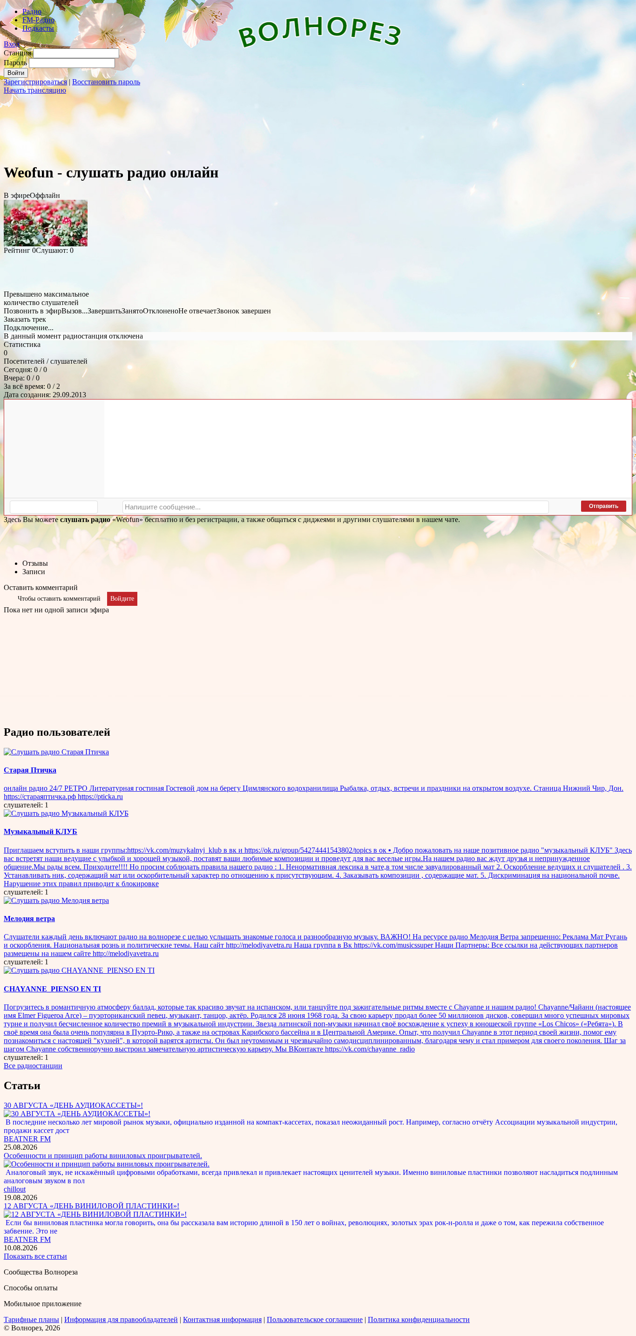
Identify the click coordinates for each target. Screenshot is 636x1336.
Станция (17, 53)
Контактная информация (222, 1319)
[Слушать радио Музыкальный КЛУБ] (66, 813)
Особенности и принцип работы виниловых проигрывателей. (103, 1156)
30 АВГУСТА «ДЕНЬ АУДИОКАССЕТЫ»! (73, 1105)
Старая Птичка (30, 770)
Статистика (22, 344)
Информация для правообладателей (121, 1319)
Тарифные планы (31, 1319)
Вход (12, 44)
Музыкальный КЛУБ (40, 831)
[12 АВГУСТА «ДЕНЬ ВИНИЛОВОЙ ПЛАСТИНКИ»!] (95, 1214)
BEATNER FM (27, 1139)
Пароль (15, 63)
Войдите (122, 598)
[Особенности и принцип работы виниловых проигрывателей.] (107, 1164)
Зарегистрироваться (35, 82)
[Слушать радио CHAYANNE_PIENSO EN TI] (79, 970)
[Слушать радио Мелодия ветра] (56, 900)
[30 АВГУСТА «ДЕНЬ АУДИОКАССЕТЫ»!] (77, 1114)
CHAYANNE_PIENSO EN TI (52, 989)
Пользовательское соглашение (315, 1319)
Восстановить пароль (106, 82)
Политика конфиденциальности (419, 1319)
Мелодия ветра (29, 918)
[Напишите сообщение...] (335, 507)
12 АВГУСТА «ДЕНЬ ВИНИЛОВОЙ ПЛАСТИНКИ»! (91, 1206)
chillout (15, 1189)
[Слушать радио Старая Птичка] (56, 752)
